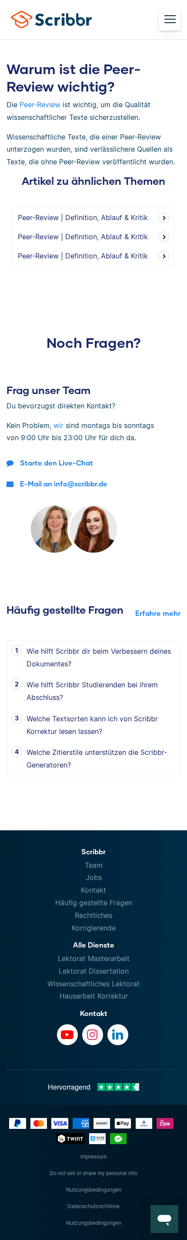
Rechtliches (93, 915)
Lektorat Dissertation (94, 971)
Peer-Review (40, 104)
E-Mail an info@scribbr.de (63, 483)
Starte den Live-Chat (56, 463)
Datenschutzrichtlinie (93, 1206)
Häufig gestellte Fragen (93, 902)
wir (58, 425)
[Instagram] (92, 1034)
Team (94, 865)
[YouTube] (67, 1034)
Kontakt (93, 890)
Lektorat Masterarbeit (94, 958)
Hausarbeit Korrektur (94, 996)
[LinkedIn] (117, 1034)
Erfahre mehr (157, 613)
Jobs (94, 877)
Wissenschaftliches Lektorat (93, 983)
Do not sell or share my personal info (93, 1173)
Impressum (93, 1156)
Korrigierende (94, 928)
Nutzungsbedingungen (93, 1189)
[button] (164, 1219)
